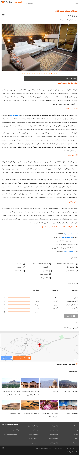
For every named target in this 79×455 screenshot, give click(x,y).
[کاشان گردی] (49, 379)
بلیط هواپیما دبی (54, 430)
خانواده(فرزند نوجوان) (71, 305)
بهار (56, 298)
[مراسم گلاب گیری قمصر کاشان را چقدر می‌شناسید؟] (49, 401)
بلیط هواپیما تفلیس (53, 443)
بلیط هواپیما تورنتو (33, 439)
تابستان (55, 301)
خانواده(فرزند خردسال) (71, 301)
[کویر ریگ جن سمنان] (10, 401)
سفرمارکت (75, 426)
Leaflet (76, 360)
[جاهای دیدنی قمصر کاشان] (68, 379)
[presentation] (75, 47)
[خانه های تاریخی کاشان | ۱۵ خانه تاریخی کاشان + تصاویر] (30, 379)
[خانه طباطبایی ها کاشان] (68, 401)
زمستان (55, 309)
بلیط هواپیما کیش (53, 434)
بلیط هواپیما (55, 426)
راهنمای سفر (35, 443)
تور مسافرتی (75, 430)
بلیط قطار (75, 434)
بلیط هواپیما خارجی (33, 434)
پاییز (56, 305)
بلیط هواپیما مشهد (53, 439)
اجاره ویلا (75, 443)
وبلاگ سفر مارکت (14, 430)
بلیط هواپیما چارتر (34, 430)
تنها (75, 312)
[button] (57, 73)
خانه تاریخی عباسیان (67, 237)
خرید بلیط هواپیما (15, 115)
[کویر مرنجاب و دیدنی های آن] (30, 401)
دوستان (74, 309)
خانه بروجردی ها (68, 234)
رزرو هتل (76, 439)
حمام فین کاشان (68, 251)
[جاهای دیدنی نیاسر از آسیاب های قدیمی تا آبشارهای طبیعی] (10, 379)
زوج (75, 298)
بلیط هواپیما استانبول (33, 426)
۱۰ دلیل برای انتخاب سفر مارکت (11, 434)
